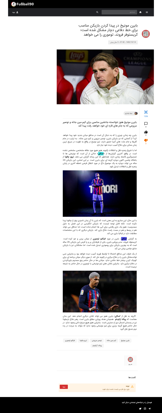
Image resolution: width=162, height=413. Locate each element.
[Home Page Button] (140, 12)
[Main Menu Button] (147, 12)
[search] (97, 12)
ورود (13, 12)
